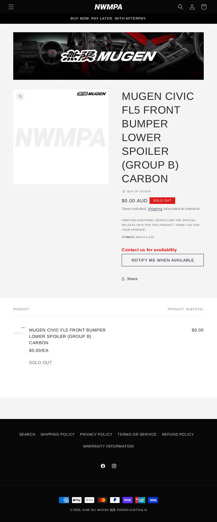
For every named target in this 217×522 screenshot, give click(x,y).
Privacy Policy (96, 434)
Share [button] (132, 279)
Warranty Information (108, 446)
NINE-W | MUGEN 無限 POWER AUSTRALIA (114, 509)
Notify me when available (163, 260)
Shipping (155, 209)
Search (27, 434)
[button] (11, 7)
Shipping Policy (57, 434)
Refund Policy (178, 434)
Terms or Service (137, 434)
